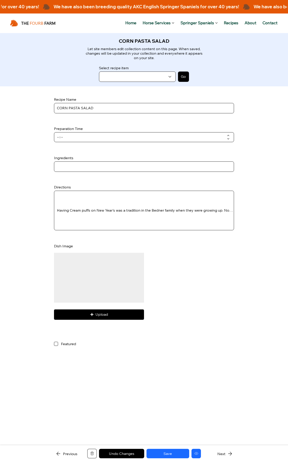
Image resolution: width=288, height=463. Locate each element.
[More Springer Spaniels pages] (216, 23)
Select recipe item (114, 68)
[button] (99, 314)
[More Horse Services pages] (173, 23)
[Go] (92, 453)
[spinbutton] (140, 137)
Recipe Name (65, 99)
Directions (62, 187)
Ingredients (63, 158)
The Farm (38, 23)
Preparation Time (68, 128)
